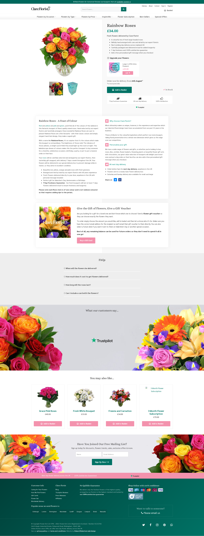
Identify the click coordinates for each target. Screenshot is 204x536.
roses (44, 158)
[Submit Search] (123, 9)
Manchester (63, 512)
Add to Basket (121, 90)
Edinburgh (36, 512)
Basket (170, 10)
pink (55, 126)
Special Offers (161, 16)
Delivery (144, 6)
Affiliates (59, 498)
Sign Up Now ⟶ (102, 462)
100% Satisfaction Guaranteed (85, 475)
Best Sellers (145, 16)
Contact (156, 6)
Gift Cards (34, 495)
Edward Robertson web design (85, 531)
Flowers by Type (68, 16)
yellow (47, 126)
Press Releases (61, 495)
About (151, 6)
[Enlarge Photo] (56, 88)
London (44, 512)
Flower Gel (35, 498)
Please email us (151, 512)
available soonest (124, 2)
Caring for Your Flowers (39, 489)
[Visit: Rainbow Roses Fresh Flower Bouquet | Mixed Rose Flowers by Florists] (119, 179)
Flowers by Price (88, 16)
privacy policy (42, 531)
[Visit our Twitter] (143, 525)
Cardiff (71, 512)
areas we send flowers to (49, 506)
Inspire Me (106, 16)
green (62, 126)
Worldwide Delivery (37, 501)
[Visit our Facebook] (150, 525)
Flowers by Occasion (46, 16)
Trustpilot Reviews (62, 492)
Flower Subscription (126, 16)
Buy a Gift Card (86, 240)
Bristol (95, 512)
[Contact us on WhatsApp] (171, 525)
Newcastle (103, 512)
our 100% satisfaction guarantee (92, 494)
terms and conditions (58, 531)
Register (170, 6)
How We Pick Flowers (38, 492)
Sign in (163, 6)
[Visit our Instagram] (157, 525)
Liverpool (87, 512)
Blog (57, 489)
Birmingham (53, 512)
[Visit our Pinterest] (164, 525)
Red (40, 126)
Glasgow (79, 512)
